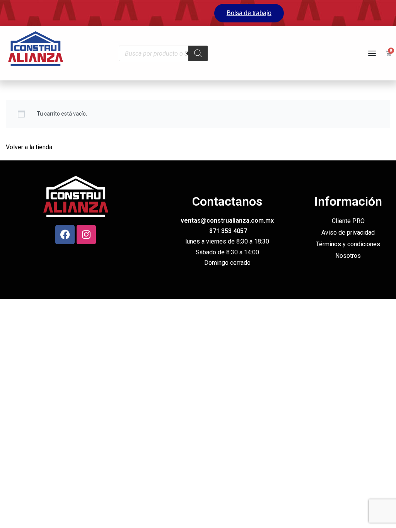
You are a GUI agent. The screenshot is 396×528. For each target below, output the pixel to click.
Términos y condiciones (348, 244)
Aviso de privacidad (348, 232)
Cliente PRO (348, 221)
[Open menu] (372, 53)
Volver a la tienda (29, 147)
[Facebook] (65, 234)
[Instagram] (86, 234)
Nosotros (348, 255)
